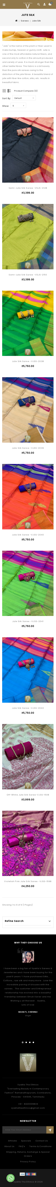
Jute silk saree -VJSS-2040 (28, 534)
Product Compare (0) (26, 90)
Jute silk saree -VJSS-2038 (28, 361)
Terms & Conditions (40, 1146)
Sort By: (6, 98)
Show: (5, 106)
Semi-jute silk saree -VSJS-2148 (28, 188)
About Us (9, 1146)
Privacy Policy (28, 1161)
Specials (26, 1140)
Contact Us (41, 1140)
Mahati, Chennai (28, 1012)
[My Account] (44, 4)
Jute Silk (36, 20)
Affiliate (12, 1140)
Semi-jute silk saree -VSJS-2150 (28, 274)
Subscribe (50, 1130)
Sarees (25, 20)
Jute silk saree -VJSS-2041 (28, 621)
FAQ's (22, 1146)
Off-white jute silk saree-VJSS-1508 (28, 794)
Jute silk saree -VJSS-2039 (28, 448)
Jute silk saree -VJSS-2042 (28, 708)
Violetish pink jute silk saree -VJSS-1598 (27, 881)
